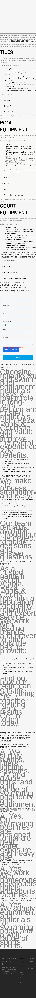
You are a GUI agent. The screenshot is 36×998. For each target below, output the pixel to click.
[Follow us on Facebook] (17, 29)
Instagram (30, 961)
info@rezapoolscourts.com (9, 961)
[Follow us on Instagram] (20, 29)
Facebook (31, 958)
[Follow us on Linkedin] (22, 29)
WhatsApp (31, 968)
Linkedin (30, 965)
